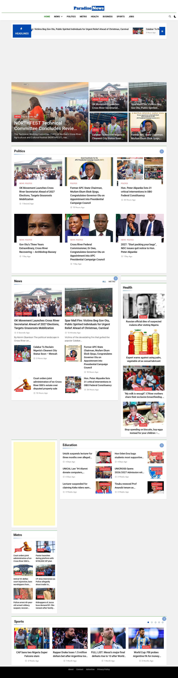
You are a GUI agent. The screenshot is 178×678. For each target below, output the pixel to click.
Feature (138, 389)
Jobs (131, 16)
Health (95, 16)
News (57, 16)
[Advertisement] (89, 59)
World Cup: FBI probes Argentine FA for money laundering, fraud (146, 656)
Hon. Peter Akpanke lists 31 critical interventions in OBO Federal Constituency (136, 191)
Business (108, 16)
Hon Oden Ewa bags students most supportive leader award (128, 457)
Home (47, 16)
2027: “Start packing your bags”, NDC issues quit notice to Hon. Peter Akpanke (138, 248)
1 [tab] (148, 622)
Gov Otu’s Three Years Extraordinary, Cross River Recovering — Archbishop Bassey (37, 248)
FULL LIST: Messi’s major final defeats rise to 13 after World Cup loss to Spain (108, 656)
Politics (71, 16)
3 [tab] (155, 622)
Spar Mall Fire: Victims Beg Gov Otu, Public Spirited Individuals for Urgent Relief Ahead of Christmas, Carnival (87, 324)
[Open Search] (170, 16)
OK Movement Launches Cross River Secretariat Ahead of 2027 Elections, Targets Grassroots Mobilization (36, 324)
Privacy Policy (103, 669)
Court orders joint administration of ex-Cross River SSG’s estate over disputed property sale (22, 561)
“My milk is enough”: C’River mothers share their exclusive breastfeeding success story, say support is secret (143, 397)
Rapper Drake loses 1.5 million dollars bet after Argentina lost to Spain (70, 656)
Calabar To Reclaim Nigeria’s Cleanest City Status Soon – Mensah (108, 138)
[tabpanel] (32, 645)
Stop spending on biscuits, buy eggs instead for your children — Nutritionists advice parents (144, 433)
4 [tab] (159, 622)
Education (105, 454)
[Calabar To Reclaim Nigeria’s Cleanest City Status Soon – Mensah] (106, 31)
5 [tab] (162, 622)
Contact (79, 669)
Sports (121, 16)
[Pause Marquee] (162, 31)
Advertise (90, 669)
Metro (83, 16)
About (71, 669)
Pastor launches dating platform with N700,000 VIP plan (45, 558)
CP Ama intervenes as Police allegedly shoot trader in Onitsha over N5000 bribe (45, 584)
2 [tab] (152, 622)
